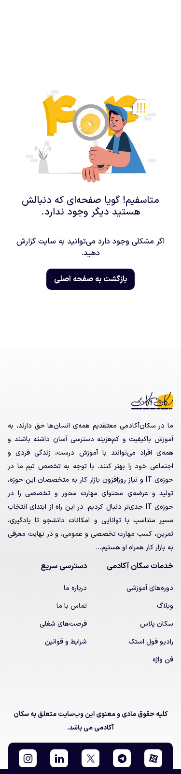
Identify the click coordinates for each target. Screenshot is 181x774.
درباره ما (75, 588)
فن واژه (163, 660)
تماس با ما (71, 606)
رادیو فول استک (150, 642)
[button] (153, 758)
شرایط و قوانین (66, 642)
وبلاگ (165, 606)
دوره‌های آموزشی (149, 588)
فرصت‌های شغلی (63, 624)
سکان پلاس (156, 624)
